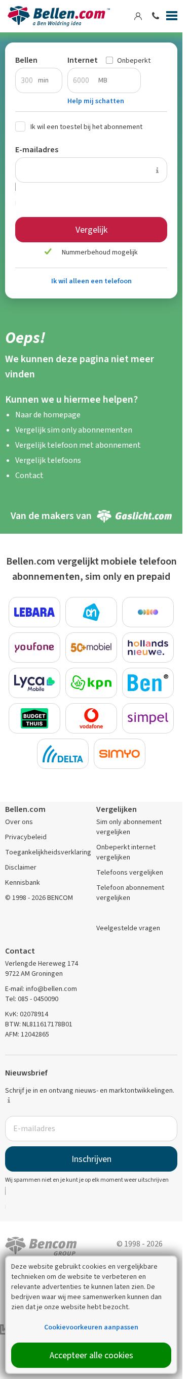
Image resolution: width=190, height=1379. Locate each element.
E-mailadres (36, 149)
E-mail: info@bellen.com (41, 989)
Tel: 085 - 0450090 (31, 999)
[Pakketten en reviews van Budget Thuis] (34, 718)
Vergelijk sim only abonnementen (73, 429)
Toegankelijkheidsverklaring (48, 852)
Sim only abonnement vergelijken (129, 827)
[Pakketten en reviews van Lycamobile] (34, 683)
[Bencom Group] (41, 1245)
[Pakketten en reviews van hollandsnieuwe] (148, 647)
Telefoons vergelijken (129, 872)
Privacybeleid (26, 837)
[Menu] (171, 18)
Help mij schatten (95, 101)
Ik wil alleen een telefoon (91, 281)
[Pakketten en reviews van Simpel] (148, 718)
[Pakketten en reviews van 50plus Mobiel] (91, 647)
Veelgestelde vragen (128, 928)
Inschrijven (91, 1159)
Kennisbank (22, 882)
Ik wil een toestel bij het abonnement (86, 127)
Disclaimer (20, 867)
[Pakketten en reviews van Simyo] (119, 754)
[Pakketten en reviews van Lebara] (34, 612)
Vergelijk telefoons (48, 460)
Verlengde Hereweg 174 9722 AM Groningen (41, 968)
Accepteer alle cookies (91, 1355)
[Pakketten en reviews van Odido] (148, 612)
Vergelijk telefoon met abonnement (78, 445)
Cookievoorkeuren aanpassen (91, 1327)
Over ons (19, 822)
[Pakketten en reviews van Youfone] (34, 647)
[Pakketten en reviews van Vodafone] (91, 718)
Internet (82, 60)
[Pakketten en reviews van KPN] (91, 683)
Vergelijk (91, 230)
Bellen (26, 60)
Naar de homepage (48, 414)
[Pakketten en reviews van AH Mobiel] (91, 612)
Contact (29, 475)
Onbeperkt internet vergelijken (126, 852)
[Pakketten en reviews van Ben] (148, 683)
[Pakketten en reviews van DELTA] (63, 754)
